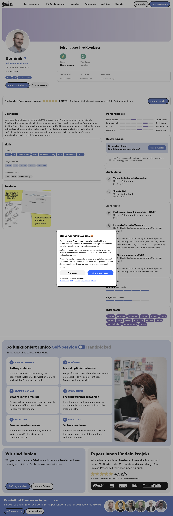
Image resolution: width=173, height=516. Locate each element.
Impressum (85, 281)
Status (93, 281)
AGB (71, 281)
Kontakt (77, 281)
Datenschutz (64, 281)
